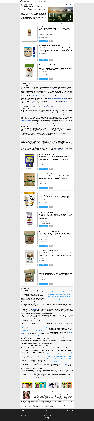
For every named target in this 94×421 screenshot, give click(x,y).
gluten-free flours (48, 106)
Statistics (45, 23)
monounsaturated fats (35, 335)
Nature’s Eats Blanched (67, 101)
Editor (50, 23)
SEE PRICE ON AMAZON (44, 40)
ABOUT (48, 1)
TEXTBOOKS (41, 1)
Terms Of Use (23, 415)
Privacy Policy (23, 413)
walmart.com (24, 145)
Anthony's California (53, 88)
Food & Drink (30, 4)
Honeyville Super (36, 95)
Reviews (25, 4)
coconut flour (24, 132)
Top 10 (33, 23)
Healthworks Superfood (28, 102)
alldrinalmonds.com (58, 149)
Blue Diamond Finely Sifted (62, 103)
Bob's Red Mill (52, 98)
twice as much (64, 364)
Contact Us (71, 412)
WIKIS (45, 1)
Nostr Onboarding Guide (47, 415)
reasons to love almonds (48, 322)
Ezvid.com (47, 413)
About (22, 412)
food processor (35, 309)
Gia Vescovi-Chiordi (56, 391)
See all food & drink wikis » (67, 389)
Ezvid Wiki (22, 4)
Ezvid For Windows (47, 412)
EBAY (51, 40)
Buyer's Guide (39, 23)
